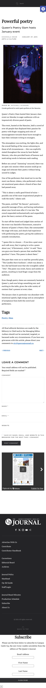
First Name (23, 662)
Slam (11, 318)
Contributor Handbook (11, 550)
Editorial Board (8, 562)
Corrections (7, 558)
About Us (6, 607)
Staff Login (6, 587)
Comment (6, 375)
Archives (5, 566)
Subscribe (6, 603)
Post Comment (11, 443)
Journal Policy (8, 574)
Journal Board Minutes (11, 594)
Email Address (23, 654)
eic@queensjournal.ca (23, 343)
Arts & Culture (9, 39)
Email (5, 416)
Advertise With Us (9, 542)
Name (5, 406)
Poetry (5, 318)
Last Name (23, 671)
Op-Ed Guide (7, 583)
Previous (6, 350)
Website (5, 425)
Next (41, 350)
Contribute (6, 546)
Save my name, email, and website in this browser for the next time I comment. (23, 436)
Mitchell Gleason (20, 105)
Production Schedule (10, 599)
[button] (43, 9)
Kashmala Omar (9, 37)
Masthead (6, 578)
